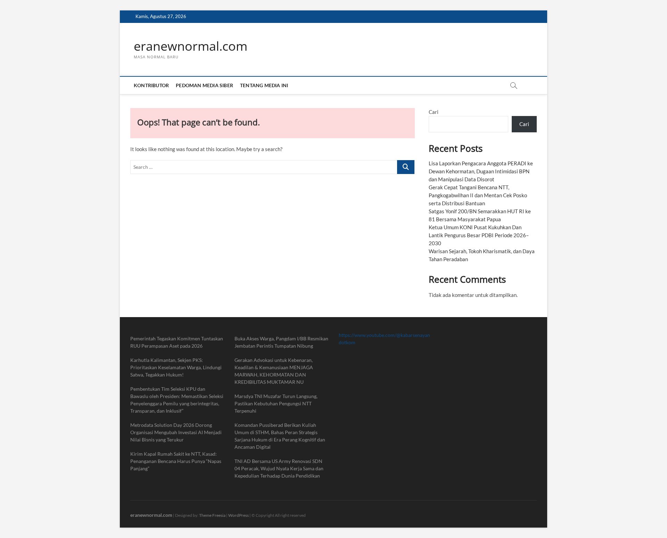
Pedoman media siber (204, 85)
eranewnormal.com (190, 46)
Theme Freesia (212, 515)
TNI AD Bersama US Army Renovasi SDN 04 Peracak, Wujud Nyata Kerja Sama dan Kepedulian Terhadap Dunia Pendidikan (278, 468)
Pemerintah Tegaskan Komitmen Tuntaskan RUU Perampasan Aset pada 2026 (176, 342)
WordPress (238, 515)
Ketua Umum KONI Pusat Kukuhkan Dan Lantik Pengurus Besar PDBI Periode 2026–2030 (479, 235)
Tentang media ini (264, 85)
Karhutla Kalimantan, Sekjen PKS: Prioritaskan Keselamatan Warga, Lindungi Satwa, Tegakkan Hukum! (176, 367)
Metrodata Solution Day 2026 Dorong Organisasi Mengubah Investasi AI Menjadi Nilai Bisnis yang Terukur (176, 432)
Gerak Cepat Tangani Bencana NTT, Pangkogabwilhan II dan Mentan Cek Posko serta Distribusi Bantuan (478, 195)
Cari (433, 112)
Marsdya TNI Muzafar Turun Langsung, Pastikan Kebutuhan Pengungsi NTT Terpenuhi (276, 403)
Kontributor (151, 85)
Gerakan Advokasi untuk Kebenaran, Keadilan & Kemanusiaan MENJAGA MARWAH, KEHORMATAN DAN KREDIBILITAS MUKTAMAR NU (273, 371)
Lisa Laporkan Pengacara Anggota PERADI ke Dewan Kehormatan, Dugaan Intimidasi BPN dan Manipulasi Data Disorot (481, 171)
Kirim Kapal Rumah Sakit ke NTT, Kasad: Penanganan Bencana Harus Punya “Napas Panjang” (175, 461)
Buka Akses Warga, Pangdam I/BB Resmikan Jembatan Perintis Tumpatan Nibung (281, 342)
